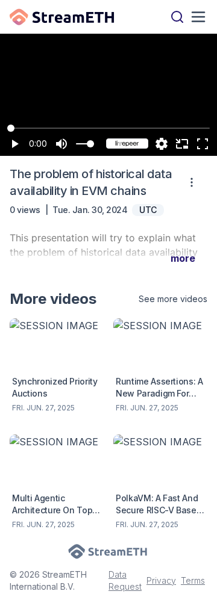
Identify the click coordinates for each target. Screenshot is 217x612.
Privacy (161, 580)
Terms (193, 580)
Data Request (125, 580)
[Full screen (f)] (202, 144)
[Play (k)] (14, 144)
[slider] (90, 143)
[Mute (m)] (61, 144)
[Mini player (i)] (182, 144)
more (183, 258)
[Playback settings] (161, 144)
